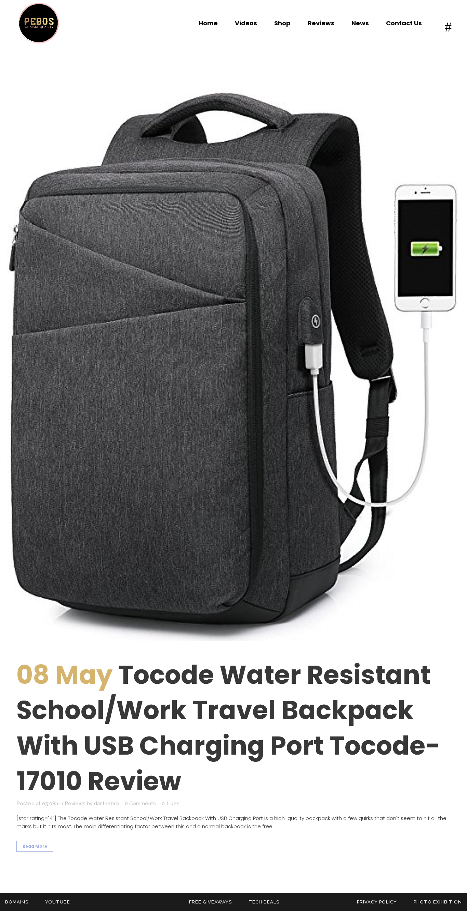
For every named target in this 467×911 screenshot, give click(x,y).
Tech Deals (264, 901)
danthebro (106, 803)
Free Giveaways (210, 901)
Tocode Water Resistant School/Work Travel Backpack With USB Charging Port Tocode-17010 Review (228, 728)
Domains (16, 901)
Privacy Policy (377, 901)
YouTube (57, 901)
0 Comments (140, 803)
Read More (35, 846)
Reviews (75, 803)
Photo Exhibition (438, 901)
